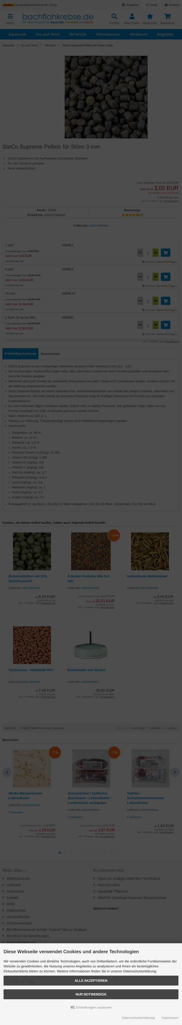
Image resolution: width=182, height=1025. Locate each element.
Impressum (170, 1018)
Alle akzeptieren (91, 980)
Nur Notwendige (91, 994)
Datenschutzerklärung (138, 1018)
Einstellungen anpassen (93, 1007)
